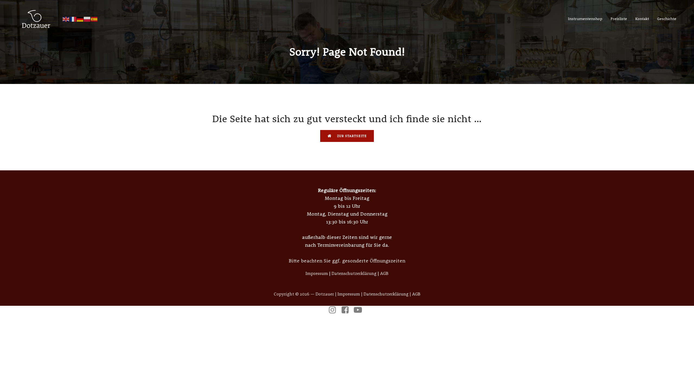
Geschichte (666, 18)
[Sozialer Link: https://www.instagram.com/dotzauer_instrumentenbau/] (334, 310)
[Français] (73, 18)
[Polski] (87, 18)
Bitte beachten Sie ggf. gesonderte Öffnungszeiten (347, 261)
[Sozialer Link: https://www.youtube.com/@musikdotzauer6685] (360, 310)
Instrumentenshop (585, 18)
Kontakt (642, 18)
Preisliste (619, 18)
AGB (384, 273)
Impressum (317, 273)
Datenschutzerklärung (354, 273)
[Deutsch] (80, 18)
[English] (66, 18)
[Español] (94, 18)
